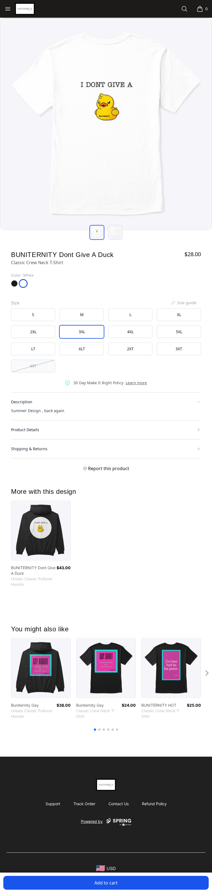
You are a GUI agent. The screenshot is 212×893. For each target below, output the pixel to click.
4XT (33, 366)
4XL (130, 331)
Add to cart (106, 883)
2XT (130, 348)
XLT (82, 348)
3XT (179, 348)
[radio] (33, 314)
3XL (82, 331)
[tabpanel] (106, 124)
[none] (184, 303)
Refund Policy (154, 803)
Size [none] (15, 303)
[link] (40, 530)
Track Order (84, 803)
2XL (33, 331)
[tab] (97, 232)
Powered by (92, 821)
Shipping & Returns (29, 448)
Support (53, 803)
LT (33, 348)
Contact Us (118, 803)
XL (179, 314)
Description (21, 401)
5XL (179, 331)
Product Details (25, 429)
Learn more (136, 382)
